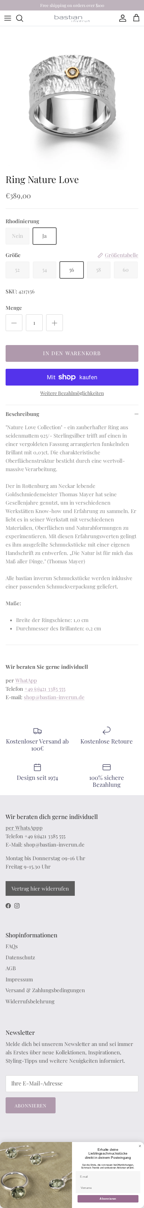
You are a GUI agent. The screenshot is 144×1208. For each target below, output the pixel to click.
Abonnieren (30, 1105)
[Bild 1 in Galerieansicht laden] (72, 98)
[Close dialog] (140, 1146)
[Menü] (7, 18)
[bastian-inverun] (72, 18)
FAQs (12, 946)
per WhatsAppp (24, 827)
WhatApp (26, 680)
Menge (14, 307)
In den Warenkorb (72, 353)
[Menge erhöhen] (54, 322)
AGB (11, 968)
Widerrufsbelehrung (30, 1001)
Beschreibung (22, 413)
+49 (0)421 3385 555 (44, 688)
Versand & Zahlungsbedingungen (45, 990)
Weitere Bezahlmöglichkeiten (72, 393)
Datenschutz (20, 957)
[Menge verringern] (14, 322)
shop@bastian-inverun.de (54, 697)
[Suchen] (23, 18)
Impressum (19, 979)
